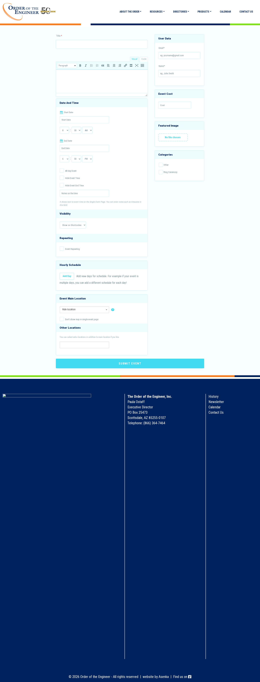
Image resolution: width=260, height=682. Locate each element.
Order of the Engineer (29, 11)
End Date (68, 140)
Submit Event (130, 363)
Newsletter (216, 402)
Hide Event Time (72, 178)
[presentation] (67, 65)
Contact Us (246, 11)
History (213, 396)
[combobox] (84, 309)
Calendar (225, 11)
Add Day (67, 276)
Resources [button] (156, 11)
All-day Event (71, 171)
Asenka (164, 677)
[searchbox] (63, 345)
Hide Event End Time (74, 185)
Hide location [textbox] (69, 309)
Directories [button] (180, 11)
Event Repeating (72, 249)
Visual (134, 59)
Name (162, 66)
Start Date (68, 112)
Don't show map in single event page (81, 319)
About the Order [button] (129, 11)
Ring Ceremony (170, 172)
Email (161, 48)
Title (59, 35)
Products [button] (203, 11)
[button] (67, 65)
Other (166, 165)
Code (143, 59)
